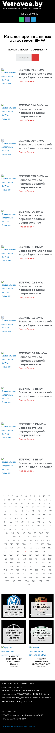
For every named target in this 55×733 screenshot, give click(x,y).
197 (7, 581)
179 (43, 570)
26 (27, 503)
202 (40, 581)
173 (5, 570)
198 (13, 581)
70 (22, 522)
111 (19, 540)
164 (49, 562)
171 (43, 566)
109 (7, 540)
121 (30, 544)
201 (33, 581)
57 (50, 514)
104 (21, 536)
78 (16, 525)
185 (30, 573)
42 (16, 511)
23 (10, 503)
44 (27, 511)
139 (43, 551)
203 (47, 581)
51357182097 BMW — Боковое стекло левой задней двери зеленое (35, 144)
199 (19, 581)
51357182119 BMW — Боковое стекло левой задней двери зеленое (35, 463)
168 (24, 566)
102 (7, 536)
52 (22, 514)
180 (49, 570)
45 (33, 511)
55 (39, 514)
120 (24, 544)
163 (43, 562)
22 (5, 503)
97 (24, 533)
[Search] (35, 57)
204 (28, 584)
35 (27, 507)
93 (50, 529)
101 (47, 533)
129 (30, 548)
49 (5, 514)
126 (11, 548)
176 (24, 570)
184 (24, 573)
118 (11, 544)
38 (44, 507)
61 (22, 518)
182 (11, 573)
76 (5, 525)
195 (43, 577)
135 (17, 551)
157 (5, 562)
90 (33, 529)
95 (12, 533)
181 (4, 573)
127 (18, 548)
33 (16, 507)
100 (41, 533)
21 (51, 500)
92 (44, 529)
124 (49, 544)
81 (33, 525)
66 (50, 518)
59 (11, 518)
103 (14, 536)
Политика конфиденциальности (18, 726)
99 (35, 533)
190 (12, 577)
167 (18, 566)
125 (5, 548)
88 (22, 529)
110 (13, 540)
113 (30, 540)
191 (18, 577)
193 (30, 577)
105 (27, 536)
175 (17, 570)
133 (5, 551)
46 (39, 511)
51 (16, 514)
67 (5, 522)
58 (5, 518)
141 (5, 555)
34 (21, 507)
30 (50, 503)
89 (28, 529)
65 (44, 518)
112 (24, 540)
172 (49, 566)
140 (49, 551)
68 (11, 522)
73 (39, 522)
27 (33, 503)
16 (25, 500)
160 (24, 562)
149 (5, 559)
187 (43, 573)
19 (40, 500)
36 (33, 507)
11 (49, 496)
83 (44, 525)
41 (10, 511)
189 (5, 577)
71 (28, 522)
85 (5, 529)
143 (17, 555)
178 (36, 570)
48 (50, 511)
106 (34, 536)
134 (11, 551)
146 (37, 555)
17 (30, 500)
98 (29, 533)
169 (30, 566)
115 (42, 540)
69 (16, 522)
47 (44, 511)
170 (37, 566)
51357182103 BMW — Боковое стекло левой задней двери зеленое (35, 321)
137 (30, 551)
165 (5, 566)
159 (18, 562)
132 (49, 548)
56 (44, 514)
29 (44, 503)
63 (33, 518)
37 (38, 507)
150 (12, 559)
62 (27, 518)
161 (30, 562)
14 (14, 500)
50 (11, 514)
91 (39, 529)
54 (33, 514)
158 (11, 562)
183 (17, 573)
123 (42, 544)
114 (36, 540)
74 (44, 522)
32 (10, 507)
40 (4, 511)
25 (22, 503)
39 (50, 507)
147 (43, 555)
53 (27, 514)
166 (11, 566)
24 (16, 503)
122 (36, 544)
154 (37, 559)
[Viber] (27, 19)
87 (16, 529)
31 (5, 507)
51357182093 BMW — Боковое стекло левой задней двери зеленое (35, 74)
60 (16, 518)
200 (27, 581)
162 (36, 562)
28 (38, 503)
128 (24, 548)
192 (24, 577)
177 (30, 570)
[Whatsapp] (21, 19)
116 (48, 540)
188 (50, 573)
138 (36, 551)
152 (24, 559)
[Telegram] (33, 19)
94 (7, 533)
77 (10, 525)
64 (38, 518)
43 (21, 511)
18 (35, 500)
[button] (49, 5)
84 (50, 525)
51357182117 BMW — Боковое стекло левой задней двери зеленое (35, 392)
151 (18, 559)
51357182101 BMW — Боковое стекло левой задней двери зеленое (35, 250)
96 (18, 533)
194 (37, 577)
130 (37, 548)
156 (49, 559)
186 (37, 573)
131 (43, 548)
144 (24, 555)
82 (38, 525)
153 (30, 559)
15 (19, 500)
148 (50, 555)
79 (22, 525)
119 (17, 544)
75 (50, 522)
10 (44, 496)
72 (33, 522)
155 (43, 559)
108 (47, 536)
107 (40, 536)
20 (45, 500)
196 (49, 577)
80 (27, 525)
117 (6, 544)
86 (10, 529)
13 (9, 500)
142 (11, 555)
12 (4, 500)
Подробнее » (26, 81)
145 (30, 555)
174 (11, 570)
